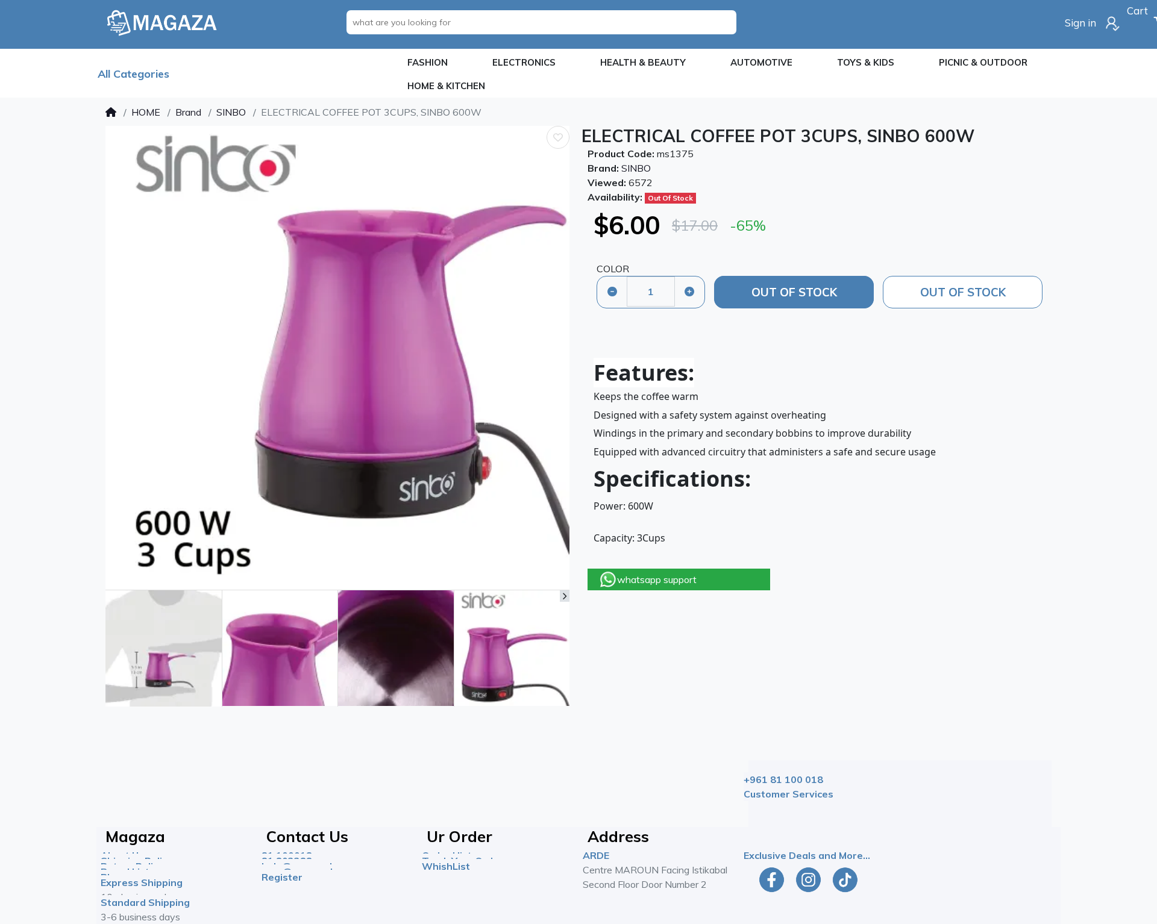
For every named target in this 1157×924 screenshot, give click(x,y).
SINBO (231, 112)
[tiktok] (847, 879)
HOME (145, 112)
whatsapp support (657, 579)
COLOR (613, 269)
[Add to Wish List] (558, 137)
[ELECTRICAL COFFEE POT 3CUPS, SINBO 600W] (337, 358)
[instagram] (808, 879)
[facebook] (769, 879)
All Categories (133, 74)
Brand (188, 112)
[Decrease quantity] (612, 291)
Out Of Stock (794, 292)
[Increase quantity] (689, 291)
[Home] (110, 112)
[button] (427, 63)
